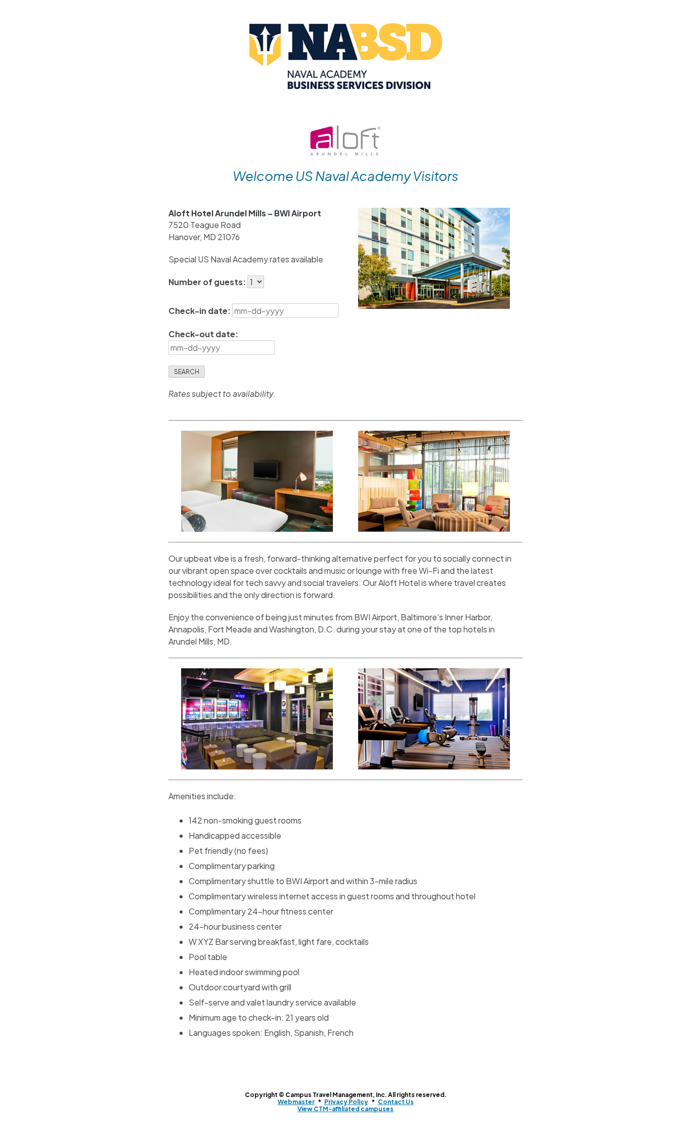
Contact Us (396, 1102)
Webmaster (296, 1102)
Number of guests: (207, 282)
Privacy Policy (346, 1102)
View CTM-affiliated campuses (345, 1109)
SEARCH (186, 372)
